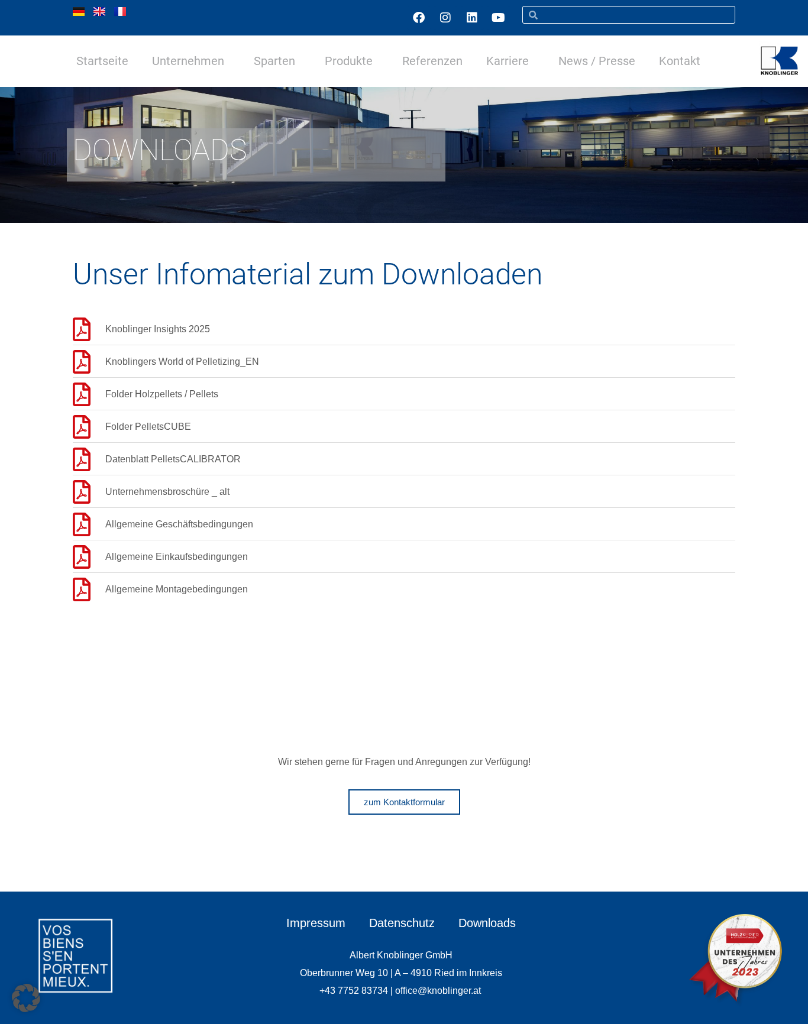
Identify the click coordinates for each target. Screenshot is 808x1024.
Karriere (507, 61)
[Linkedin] (472, 18)
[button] (26, 998)
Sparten (274, 61)
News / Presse (596, 61)
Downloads (487, 922)
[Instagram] (445, 18)
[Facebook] (419, 18)
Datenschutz (402, 922)
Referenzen (432, 61)
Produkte (349, 61)
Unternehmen (188, 61)
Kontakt (679, 61)
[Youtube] (498, 18)
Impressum (315, 922)
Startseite (102, 61)
